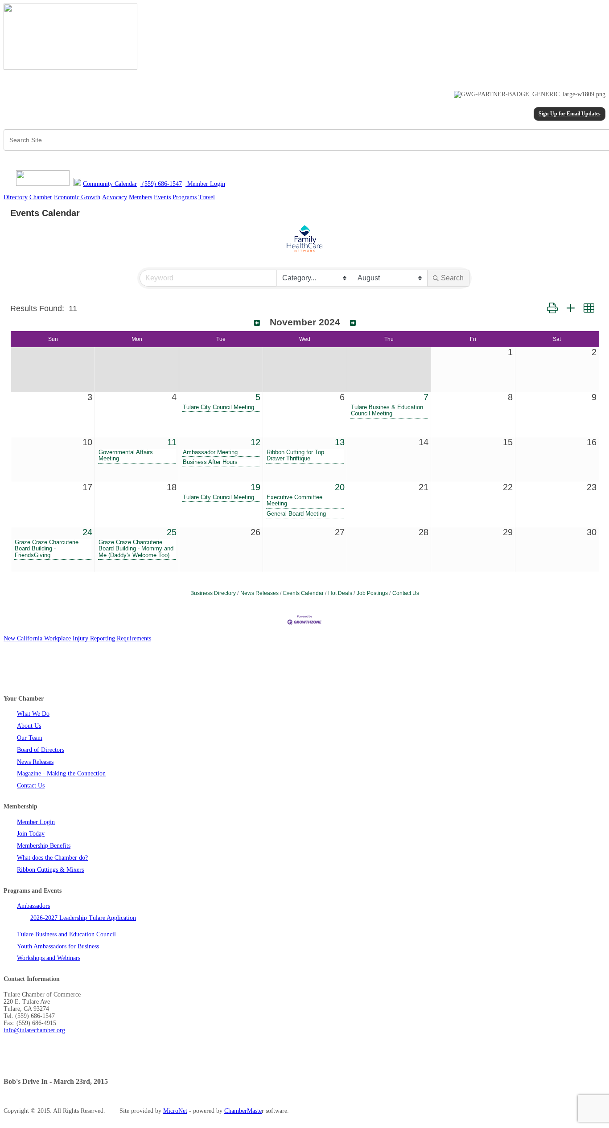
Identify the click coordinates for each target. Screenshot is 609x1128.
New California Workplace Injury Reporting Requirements (77, 638)
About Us (29, 725)
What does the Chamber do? (52, 857)
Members (140, 197)
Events (162, 197)
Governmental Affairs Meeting (126, 455)
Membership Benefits (43, 845)
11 (172, 442)
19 (255, 487)
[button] (552, 308)
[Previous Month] (257, 323)
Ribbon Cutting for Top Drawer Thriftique (295, 455)
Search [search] (452, 278)
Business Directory (213, 593)
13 (340, 442)
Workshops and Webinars (48, 958)
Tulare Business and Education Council (66, 934)
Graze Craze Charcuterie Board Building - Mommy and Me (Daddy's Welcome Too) (136, 548)
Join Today (31, 833)
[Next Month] (353, 323)
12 (255, 442)
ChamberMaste (243, 1110)
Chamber (40, 197)
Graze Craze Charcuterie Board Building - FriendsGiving (46, 548)
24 (87, 532)
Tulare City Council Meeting (218, 407)
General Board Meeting (296, 514)
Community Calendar (110, 183)
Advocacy (114, 197)
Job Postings (372, 593)
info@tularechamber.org (34, 1030)
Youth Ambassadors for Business (58, 946)
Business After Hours (210, 462)
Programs (185, 197)
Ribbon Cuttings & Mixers (50, 869)
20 (340, 487)
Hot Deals (340, 593)
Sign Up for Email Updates (570, 114)
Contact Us (405, 593)
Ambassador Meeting (210, 452)
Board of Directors (40, 750)
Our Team (29, 737)
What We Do (33, 713)
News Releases (259, 593)
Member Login (36, 822)
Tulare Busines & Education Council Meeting (387, 410)
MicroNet (175, 1110)
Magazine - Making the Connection (61, 773)
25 (172, 532)
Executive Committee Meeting (294, 500)
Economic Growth (77, 197)
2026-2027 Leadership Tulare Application (83, 918)
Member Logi (203, 183)
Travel (206, 197)
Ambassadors (33, 905)
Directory (16, 197)
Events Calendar (303, 593)
